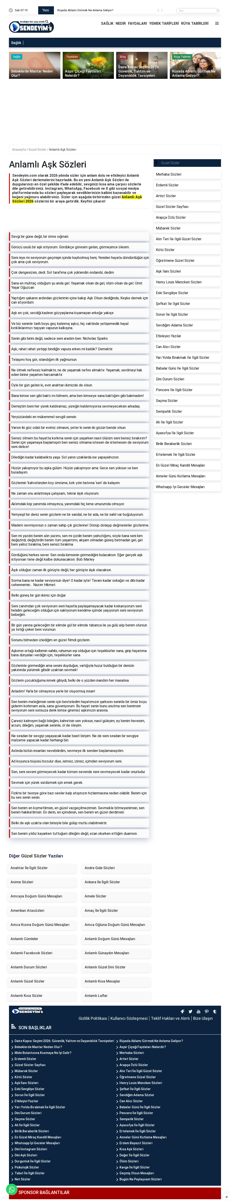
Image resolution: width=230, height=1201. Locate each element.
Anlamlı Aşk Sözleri (62, 149)
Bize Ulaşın (203, 1018)
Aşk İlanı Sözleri (26, 1083)
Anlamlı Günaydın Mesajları (107, 953)
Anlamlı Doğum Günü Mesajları (110, 939)
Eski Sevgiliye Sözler (29, 1089)
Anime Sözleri (22, 882)
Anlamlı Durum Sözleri (29, 967)
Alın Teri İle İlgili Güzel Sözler (140, 1071)
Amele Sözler (95, 896)
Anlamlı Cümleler (24, 939)
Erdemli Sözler (25, 1059)
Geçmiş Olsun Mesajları (136, 1173)
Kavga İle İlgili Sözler (134, 1167)
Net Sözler (23, 1179)
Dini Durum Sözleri (28, 1113)
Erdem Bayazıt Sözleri (135, 1143)
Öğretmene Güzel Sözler (137, 1077)
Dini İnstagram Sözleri (31, 1149)
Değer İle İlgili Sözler (134, 1155)
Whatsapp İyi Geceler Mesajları (37, 1143)
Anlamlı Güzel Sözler (27, 981)
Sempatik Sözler (131, 1119)
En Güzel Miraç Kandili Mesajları (38, 1137)
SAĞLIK (107, 23)
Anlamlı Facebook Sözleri (31, 953)
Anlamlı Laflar (96, 996)
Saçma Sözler (25, 1119)
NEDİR (121, 23)
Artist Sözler (129, 1059)
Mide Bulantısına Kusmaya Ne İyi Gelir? (43, 1053)
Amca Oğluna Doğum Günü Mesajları (115, 925)
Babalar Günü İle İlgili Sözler (140, 1107)
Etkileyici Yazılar (26, 1101)
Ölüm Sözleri (128, 1161)
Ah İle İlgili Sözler (27, 1125)
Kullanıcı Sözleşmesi (129, 1018)
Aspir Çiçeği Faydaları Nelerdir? (142, 1047)
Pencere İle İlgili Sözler (136, 1113)
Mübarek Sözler (26, 1071)
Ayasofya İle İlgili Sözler (137, 1125)
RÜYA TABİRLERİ (194, 23)
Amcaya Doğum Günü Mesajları (36, 896)
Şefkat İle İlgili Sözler (135, 1089)
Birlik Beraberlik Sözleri (32, 1131)
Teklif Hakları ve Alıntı (170, 1018)
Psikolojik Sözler (27, 1167)
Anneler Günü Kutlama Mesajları (143, 1137)
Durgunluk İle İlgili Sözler (33, 1161)
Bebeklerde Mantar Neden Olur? (38, 1047)
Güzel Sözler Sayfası (30, 1065)
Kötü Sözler (23, 1077)
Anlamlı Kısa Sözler (26, 996)
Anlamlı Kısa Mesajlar (102, 981)
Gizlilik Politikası (93, 1018)
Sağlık (16, 43)
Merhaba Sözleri (131, 1053)
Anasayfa (19, 149)
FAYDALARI (137, 23)
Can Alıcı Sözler (131, 1101)
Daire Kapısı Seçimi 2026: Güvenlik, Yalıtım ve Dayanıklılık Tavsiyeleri (64, 1041)
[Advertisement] (118, 113)
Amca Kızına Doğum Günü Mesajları (40, 925)
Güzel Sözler (38, 149)
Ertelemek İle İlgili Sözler (137, 1131)
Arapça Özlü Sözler (133, 1065)
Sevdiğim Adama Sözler (136, 1095)
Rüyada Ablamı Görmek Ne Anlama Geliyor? (85, 10)
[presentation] (158, 11)
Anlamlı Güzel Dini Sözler (105, 967)
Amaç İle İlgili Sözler (101, 910)
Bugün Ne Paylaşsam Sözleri (140, 1179)
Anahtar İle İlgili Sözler (29, 868)
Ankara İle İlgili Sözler (102, 882)
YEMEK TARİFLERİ (164, 23)
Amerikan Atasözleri (27, 910)
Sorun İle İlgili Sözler (30, 1095)
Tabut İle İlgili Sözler (30, 1173)
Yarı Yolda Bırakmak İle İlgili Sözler (40, 1107)
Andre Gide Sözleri (100, 868)
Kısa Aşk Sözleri (131, 1149)
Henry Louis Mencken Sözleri (140, 1083)
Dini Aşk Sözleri (26, 1155)
